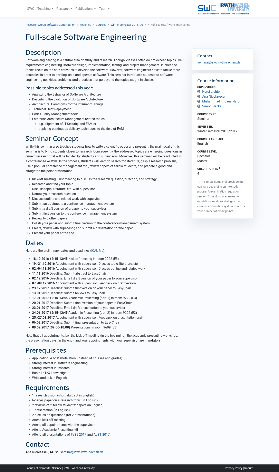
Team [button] (103, 9)
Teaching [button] (44, 9)
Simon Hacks (211, 106)
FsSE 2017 (78, 434)
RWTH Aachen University (79, 468)
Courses (101, 24)
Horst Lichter (211, 92)
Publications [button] (84, 9)
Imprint (248, 468)
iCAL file (97, 251)
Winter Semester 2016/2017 (128, 24)
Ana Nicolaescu (213, 96)
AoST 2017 (102, 434)
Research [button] (63, 9)
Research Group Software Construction (50, 24)
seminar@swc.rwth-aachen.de (81, 452)
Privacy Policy (233, 468)
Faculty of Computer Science (44, 468)
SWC (30, 9)
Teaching (85, 24)
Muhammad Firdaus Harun (221, 101)
